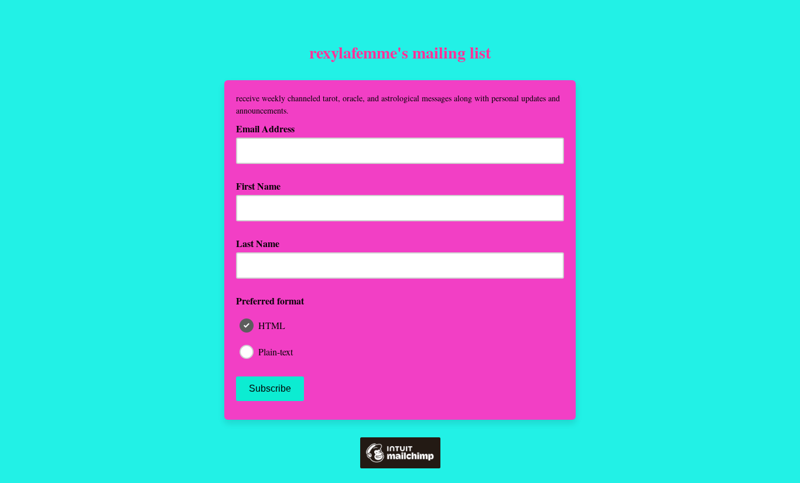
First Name (258, 186)
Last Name (257, 243)
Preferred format (270, 300)
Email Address (269, 128)
